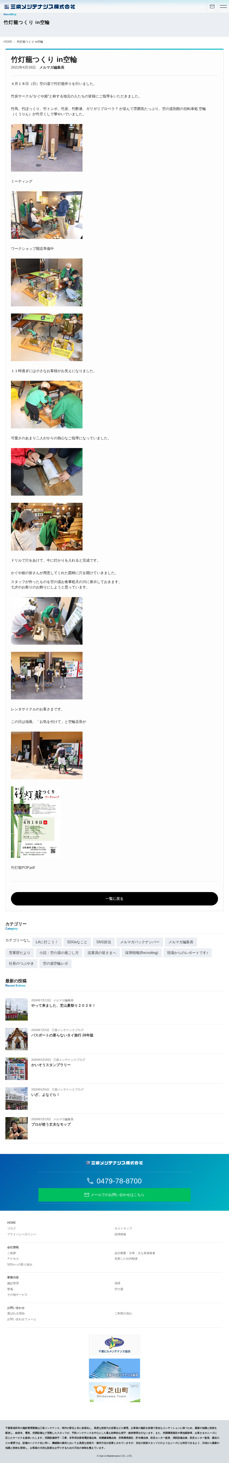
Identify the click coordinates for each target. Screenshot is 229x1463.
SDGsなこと (77, 942)
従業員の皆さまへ (102, 953)
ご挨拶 (11, 1253)
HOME (8, 41)
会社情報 (13, 1247)
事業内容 (13, 1277)
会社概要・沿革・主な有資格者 (134, 1253)
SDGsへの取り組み (19, 1264)
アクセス (13, 1258)
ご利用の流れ (123, 1313)
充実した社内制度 (126, 1258)
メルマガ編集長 (51, 67)
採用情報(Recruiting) (141, 953)
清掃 (117, 1283)
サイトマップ (123, 1228)
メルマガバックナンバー (139, 942)
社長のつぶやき (21, 963)
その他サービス (17, 1294)
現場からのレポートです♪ (187, 953)
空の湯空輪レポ (55, 963)
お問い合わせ (16, 1307)
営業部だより (19, 953)
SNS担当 (103, 942)
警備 (10, 1289)
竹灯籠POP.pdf (23, 867)
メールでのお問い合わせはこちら (117, 1195)
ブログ (11, 1228)
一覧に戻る (114, 899)
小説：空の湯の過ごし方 (59, 953)
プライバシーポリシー (21, 1234)
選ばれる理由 (16, 1313)
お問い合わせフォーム (21, 1319)
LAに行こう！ (47, 942)
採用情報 (120, 1234)
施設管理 (13, 1283)
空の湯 (118, 1289)
